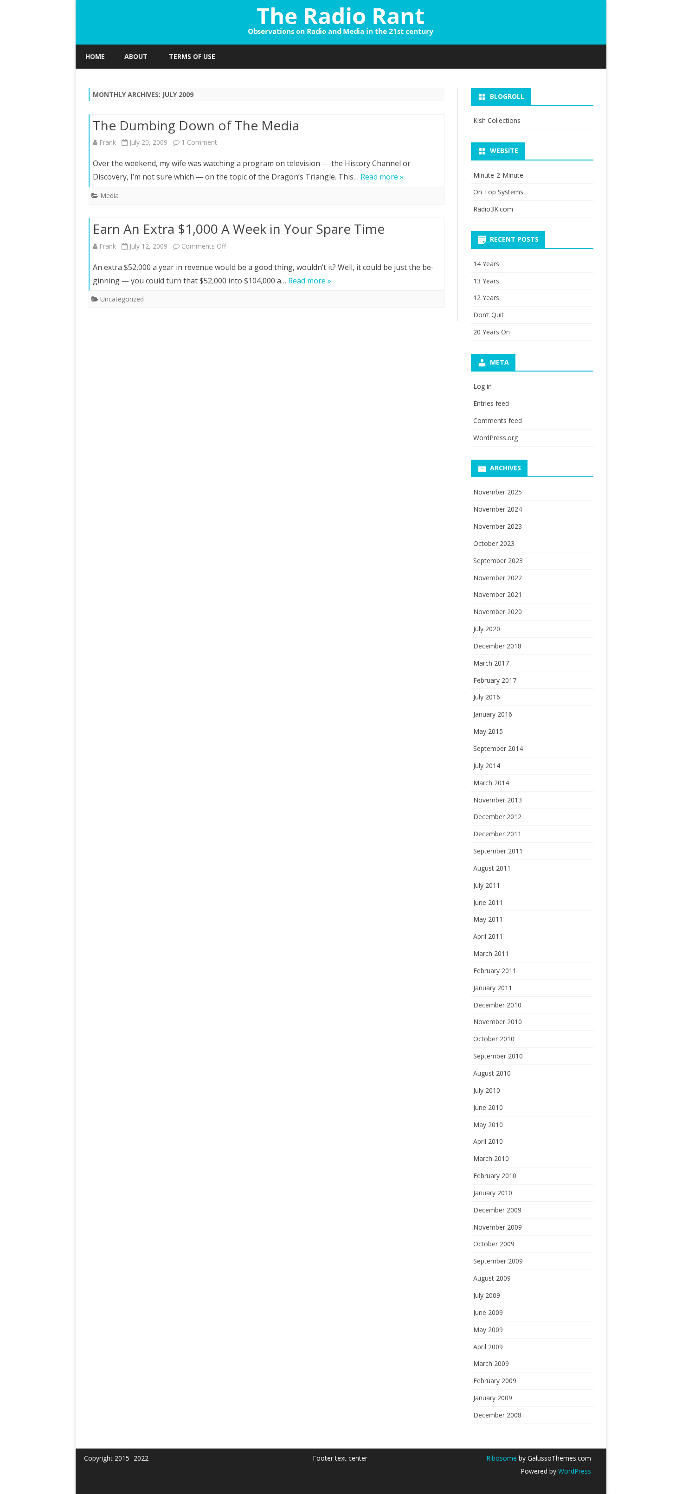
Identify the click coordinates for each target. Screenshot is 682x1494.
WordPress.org (495, 437)
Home (95, 56)
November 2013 (497, 799)
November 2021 (497, 594)
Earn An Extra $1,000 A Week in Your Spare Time (239, 228)
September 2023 (498, 560)
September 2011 (498, 850)
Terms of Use (192, 56)
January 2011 (492, 987)
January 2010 (492, 1192)
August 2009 (492, 1278)
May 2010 (488, 1124)
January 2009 (492, 1397)
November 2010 (497, 1021)
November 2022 (497, 577)
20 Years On (491, 331)
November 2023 (497, 526)
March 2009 (491, 1363)
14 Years (486, 263)
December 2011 (497, 833)
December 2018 (497, 645)
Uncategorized (122, 299)
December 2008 (497, 1415)
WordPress (573, 1471)
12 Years (486, 297)
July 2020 (486, 628)
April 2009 (488, 1346)
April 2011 (488, 936)
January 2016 (492, 714)
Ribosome (501, 1458)
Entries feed (491, 403)
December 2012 (497, 816)
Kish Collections (497, 120)
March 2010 (491, 1158)
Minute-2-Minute (498, 175)
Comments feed (497, 420)
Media (109, 195)
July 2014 (486, 765)
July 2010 (486, 1090)
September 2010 (498, 1056)
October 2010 (494, 1038)
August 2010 (492, 1073)
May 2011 (488, 919)
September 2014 (498, 748)
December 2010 (497, 1004)
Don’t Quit (488, 314)
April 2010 (488, 1141)
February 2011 (494, 970)
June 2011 (488, 902)
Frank (107, 142)
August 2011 (492, 868)
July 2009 (486, 1295)
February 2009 (494, 1380)
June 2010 (488, 1107)
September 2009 (498, 1261)
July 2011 (486, 885)
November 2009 (497, 1227)
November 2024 (497, 509)
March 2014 (491, 782)
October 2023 (494, 543)
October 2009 (494, 1243)
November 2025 (497, 491)
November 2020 (497, 611)
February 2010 (494, 1175)
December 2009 (497, 1209)
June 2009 (488, 1312)
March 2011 (491, 953)
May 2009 (488, 1329)
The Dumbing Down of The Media (196, 125)
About (136, 56)
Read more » (382, 177)
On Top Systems (498, 191)
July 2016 (486, 696)
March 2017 (491, 663)
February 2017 (494, 680)
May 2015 (488, 731)
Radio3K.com (493, 209)
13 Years (486, 280)
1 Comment (199, 142)
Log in (482, 386)
